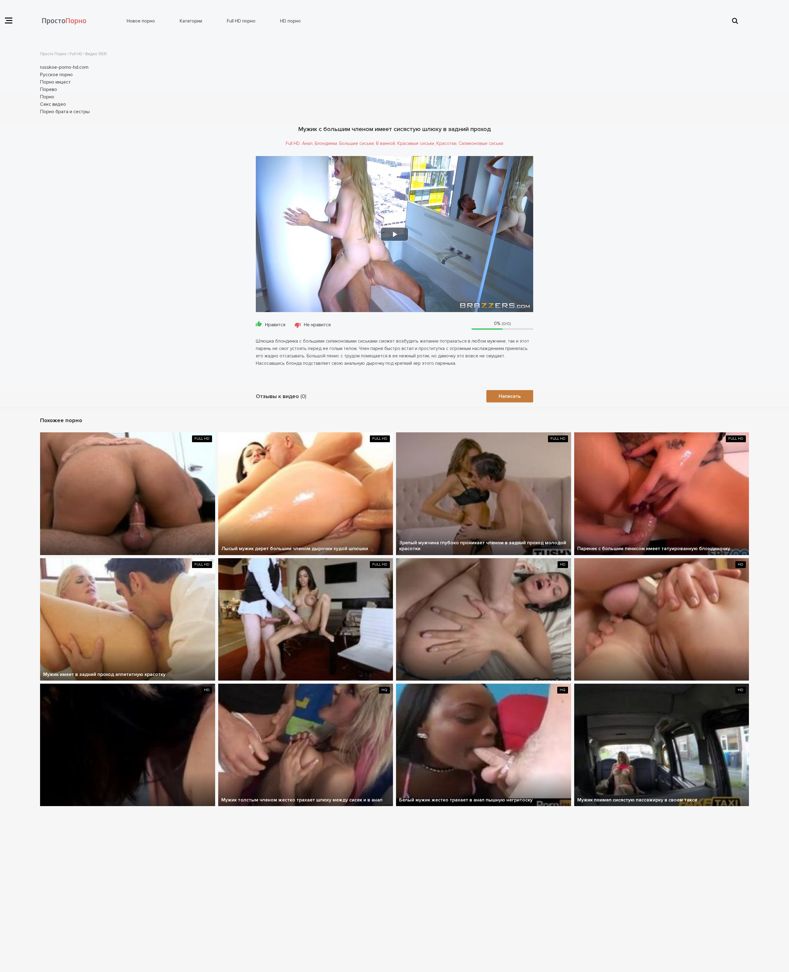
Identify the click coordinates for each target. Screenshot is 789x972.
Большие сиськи (356, 143)
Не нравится (317, 324)
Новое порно (141, 21)
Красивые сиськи (415, 143)
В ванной (385, 143)
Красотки (446, 143)
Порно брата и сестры (65, 112)
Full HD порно (241, 21)
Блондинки (326, 143)
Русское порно (56, 75)
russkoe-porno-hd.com (64, 67)
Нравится (275, 324)
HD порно (290, 21)
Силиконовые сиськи (481, 143)
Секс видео (53, 104)
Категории (191, 21)
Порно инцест (55, 82)
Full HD (293, 143)
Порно (47, 97)
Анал (307, 143)
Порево (48, 89)
